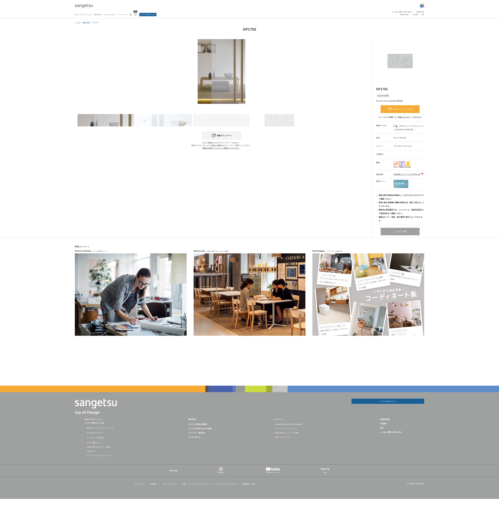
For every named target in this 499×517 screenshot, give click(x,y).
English (418, 12)
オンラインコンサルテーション (286, 428)
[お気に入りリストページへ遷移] (135, 14)
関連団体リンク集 (249, 484)
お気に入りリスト (404, 117)
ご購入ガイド (91, 451)
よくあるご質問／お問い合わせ (402, 12)
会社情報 (415, 14)
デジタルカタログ (110, 14)
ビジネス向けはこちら (148, 14)
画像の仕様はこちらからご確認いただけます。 (221, 148)
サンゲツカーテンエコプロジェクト (99, 455)
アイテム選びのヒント (94, 443)
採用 (422, 14)
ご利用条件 (153, 484)
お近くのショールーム (283, 437)
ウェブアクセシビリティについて (226, 484)
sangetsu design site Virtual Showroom (289, 424)
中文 (422, 12)
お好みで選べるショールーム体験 (98, 447)
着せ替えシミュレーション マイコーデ (100, 428)
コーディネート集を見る (95, 438)
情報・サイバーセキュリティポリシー (196, 484)
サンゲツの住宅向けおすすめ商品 (200, 428)
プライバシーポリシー (170, 484)
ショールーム (122, 14)
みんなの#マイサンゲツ (95, 433)
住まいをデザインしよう (83, 14)
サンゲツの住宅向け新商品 (197, 424)
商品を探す (98, 14)
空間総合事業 (404, 14)
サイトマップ (139, 484)
